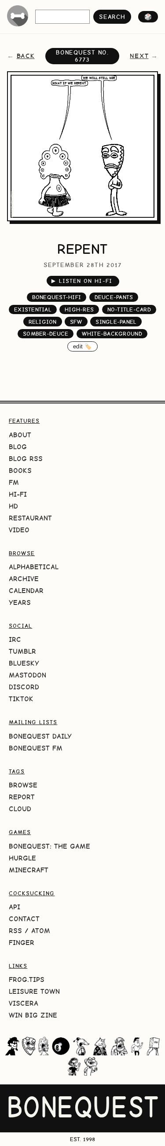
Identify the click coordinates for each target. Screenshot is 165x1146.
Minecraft (28, 870)
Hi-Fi (18, 494)
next (139, 56)
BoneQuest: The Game (49, 846)
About (20, 435)
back (26, 56)
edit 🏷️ (82, 346)
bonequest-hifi (56, 297)
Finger (21, 942)
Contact (24, 919)
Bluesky (24, 663)
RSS (15, 930)
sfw (76, 322)
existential (32, 309)
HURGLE (22, 858)
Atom (40, 930)
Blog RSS (26, 458)
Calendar (26, 590)
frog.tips (26, 979)
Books (20, 470)
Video (19, 530)
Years (20, 602)
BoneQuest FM (35, 748)
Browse (23, 785)
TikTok (21, 699)
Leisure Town (34, 991)
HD (13, 506)
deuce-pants (114, 297)
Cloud (20, 809)
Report (22, 797)
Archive (24, 579)
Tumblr (22, 651)
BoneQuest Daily (40, 736)
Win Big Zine (33, 1015)
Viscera (23, 1003)
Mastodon (27, 675)
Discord (24, 687)
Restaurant (30, 518)
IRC (15, 639)
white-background (112, 333)
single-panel (115, 322)
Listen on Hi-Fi (81, 281)
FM (14, 482)
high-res (79, 309)
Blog (18, 447)
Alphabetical (34, 567)
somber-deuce (45, 333)
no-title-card (129, 309)
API (14, 907)
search (112, 16)
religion (43, 322)
